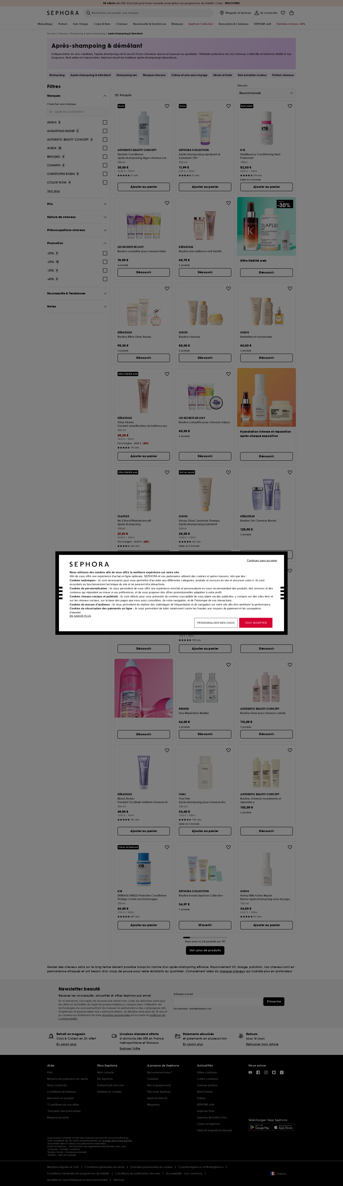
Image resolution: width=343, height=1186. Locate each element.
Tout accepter (256, 622)
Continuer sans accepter (262, 560)
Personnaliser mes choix (216, 622)
